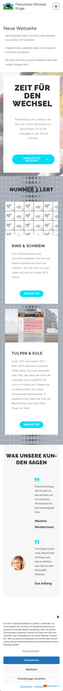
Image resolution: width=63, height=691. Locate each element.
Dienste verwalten (30, 651)
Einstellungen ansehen (31, 678)
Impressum (39, 686)
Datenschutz (26, 686)
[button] (58, 617)
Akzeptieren (31, 660)
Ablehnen (31, 669)
